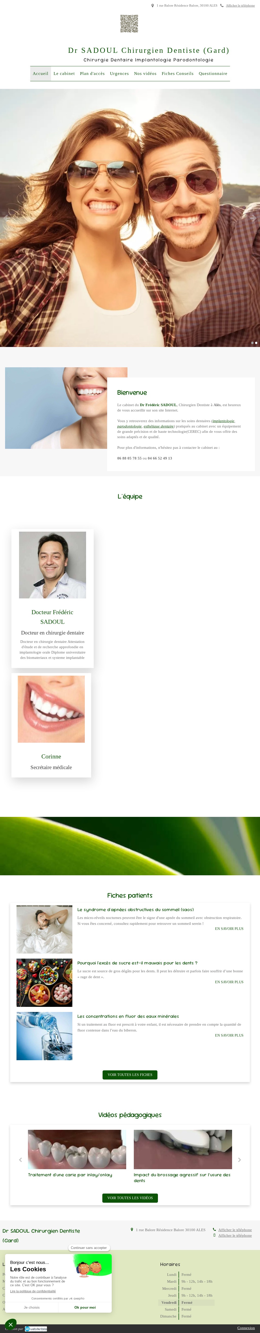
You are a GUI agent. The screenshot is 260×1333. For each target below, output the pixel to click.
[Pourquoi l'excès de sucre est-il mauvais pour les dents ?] (44, 983)
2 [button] (256, 343)
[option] (130, 218)
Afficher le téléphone (240, 5)
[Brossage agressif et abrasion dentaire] (90, 1149)
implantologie (223, 421)
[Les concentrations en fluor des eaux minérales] (44, 1036)
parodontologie (129, 426)
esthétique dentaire (159, 426)
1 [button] (252, 343)
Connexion (246, 1328)
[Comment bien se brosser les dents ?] (196, 1149)
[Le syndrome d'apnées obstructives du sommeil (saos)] (44, 929)
